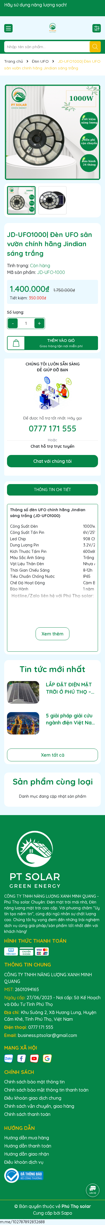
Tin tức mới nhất (52, 669)
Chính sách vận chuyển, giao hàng (39, 1106)
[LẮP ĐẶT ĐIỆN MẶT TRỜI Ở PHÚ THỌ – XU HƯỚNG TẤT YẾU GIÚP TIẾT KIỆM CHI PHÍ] (23, 692)
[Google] (47, 1057)
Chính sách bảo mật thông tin (34, 1082)
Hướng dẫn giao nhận (26, 1154)
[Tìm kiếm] (95, 46)
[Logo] (52, 28)
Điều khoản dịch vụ (23, 1162)
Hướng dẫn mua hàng (26, 1137)
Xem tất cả (52, 755)
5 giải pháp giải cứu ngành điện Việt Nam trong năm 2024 (71, 719)
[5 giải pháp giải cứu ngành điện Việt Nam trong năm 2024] (23, 723)
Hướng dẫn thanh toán (27, 1146)
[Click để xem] (52, 132)
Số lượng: (15, 312)
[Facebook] (21, 1057)
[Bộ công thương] (23, 1175)
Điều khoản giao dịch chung (32, 1098)
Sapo (66, 1213)
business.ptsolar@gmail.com (47, 1035)
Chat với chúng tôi (52, 461)
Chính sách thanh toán (27, 1114)
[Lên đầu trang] (93, 1174)
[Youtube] (34, 1057)
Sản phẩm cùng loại (53, 781)
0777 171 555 (52, 428)
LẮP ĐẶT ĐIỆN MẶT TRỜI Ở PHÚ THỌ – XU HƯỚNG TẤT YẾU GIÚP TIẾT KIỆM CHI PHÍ (70, 688)
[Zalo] (8, 1057)
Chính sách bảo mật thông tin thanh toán (46, 1090)
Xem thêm (52, 634)
